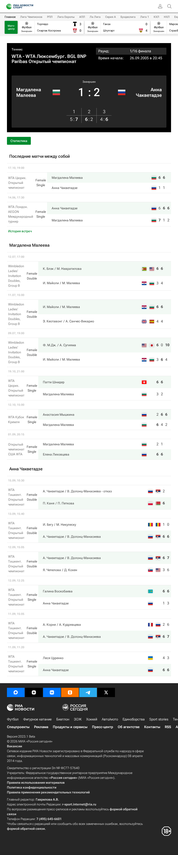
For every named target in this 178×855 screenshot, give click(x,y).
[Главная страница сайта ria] (7, 6)
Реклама (41, 727)
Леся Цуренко (53, 658)
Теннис (17, 49)
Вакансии (14, 746)
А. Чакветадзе (53, 491)
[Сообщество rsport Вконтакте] (52, 692)
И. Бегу (48, 524)
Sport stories (158, 719)
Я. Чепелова (52, 570)
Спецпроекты (18, 727)
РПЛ (50, 17)
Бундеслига (128, 17)
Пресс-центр (102, 727)
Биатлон (62, 719)
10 (167, 345)
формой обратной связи (26, 828)
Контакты (152, 727)
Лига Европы (66, 17)
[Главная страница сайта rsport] (30, 6)
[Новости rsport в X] (106, 692)
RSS (168, 727)
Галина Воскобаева (58, 591)
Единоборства (134, 719)
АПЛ (82, 17)
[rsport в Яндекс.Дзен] (34, 692)
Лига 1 (144, 17)
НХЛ (167, 17)
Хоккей (91, 719)
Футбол (13, 719)
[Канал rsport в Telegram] (88, 692)
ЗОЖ (78, 719)
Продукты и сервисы (70, 727)
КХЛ (156, 17)
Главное (10, 17)
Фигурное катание (37, 719)
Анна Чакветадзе (149, 92)
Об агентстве (129, 727)
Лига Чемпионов (31, 17)
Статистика (18, 141)
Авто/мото (110, 719)
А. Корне (49, 624)
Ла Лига (95, 17)
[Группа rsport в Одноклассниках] (70, 692)
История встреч (20, 231)
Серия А (110, 17)
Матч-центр (11, 27)
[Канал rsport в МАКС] (16, 692)
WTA (17, 56)
